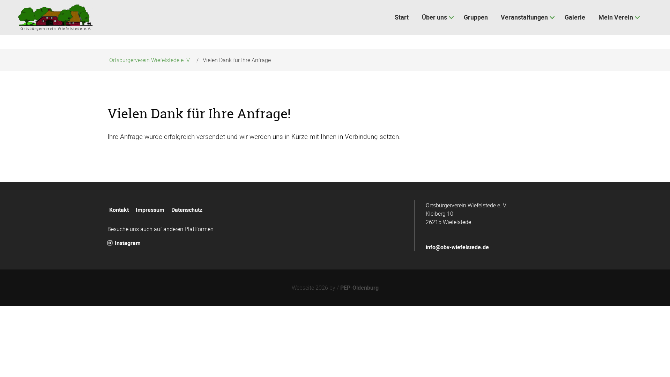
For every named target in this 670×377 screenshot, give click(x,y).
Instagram (127, 243)
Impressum (150, 210)
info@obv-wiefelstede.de (457, 247)
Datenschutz (186, 210)
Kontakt (119, 210)
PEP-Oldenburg (359, 287)
